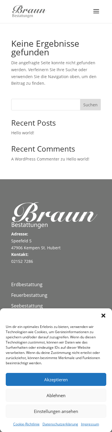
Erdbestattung (27, 284)
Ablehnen (56, 395)
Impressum (90, 424)
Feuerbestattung (29, 295)
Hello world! (22, 132)
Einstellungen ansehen (56, 411)
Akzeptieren (56, 379)
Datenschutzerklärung (60, 424)
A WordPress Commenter (35, 159)
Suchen (90, 104)
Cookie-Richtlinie (26, 424)
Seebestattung (27, 306)
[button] (103, 315)
